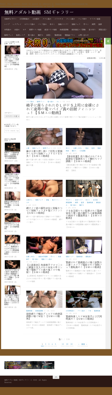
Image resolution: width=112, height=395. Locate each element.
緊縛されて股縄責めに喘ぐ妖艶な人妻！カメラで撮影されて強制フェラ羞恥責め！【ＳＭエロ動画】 (84, 265)
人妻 (27, 148)
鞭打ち (40, 35)
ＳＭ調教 (82, 151)
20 (67, 344)
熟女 (87, 148)
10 (63, 344)
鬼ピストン (56, 200)
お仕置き (35, 19)
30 (71, 344)
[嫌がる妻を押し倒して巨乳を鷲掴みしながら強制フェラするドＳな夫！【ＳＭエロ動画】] (44, 136)
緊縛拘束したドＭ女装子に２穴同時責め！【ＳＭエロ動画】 (84, 317)
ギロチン (69, 200)
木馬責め (7, 30)
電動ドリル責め (46, 259)
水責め (17, 30)
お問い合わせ (83, 35)
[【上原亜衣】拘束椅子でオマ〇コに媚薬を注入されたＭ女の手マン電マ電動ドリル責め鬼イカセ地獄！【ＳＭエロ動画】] (44, 245)
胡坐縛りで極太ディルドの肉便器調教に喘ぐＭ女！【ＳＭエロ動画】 (44, 316)
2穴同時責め (24, 19)
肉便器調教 (64, 30)
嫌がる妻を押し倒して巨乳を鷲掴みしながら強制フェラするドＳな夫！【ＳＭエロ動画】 (44, 153)
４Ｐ (24, 30)
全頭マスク (79, 200)
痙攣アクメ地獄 (35, 30)
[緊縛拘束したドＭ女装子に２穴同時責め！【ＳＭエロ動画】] (84, 299)
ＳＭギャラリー (10, 19)
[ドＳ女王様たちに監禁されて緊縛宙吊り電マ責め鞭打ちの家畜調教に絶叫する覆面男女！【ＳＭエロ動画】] (84, 188)
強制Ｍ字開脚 (43, 256)
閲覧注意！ (103, 30)
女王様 (95, 200)
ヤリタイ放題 (95, 19)
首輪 (47, 200)
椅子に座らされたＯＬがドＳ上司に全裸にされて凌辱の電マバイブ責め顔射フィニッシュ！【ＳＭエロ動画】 (62, 109)
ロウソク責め (29, 24)
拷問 (93, 24)
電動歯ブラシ (70, 35)
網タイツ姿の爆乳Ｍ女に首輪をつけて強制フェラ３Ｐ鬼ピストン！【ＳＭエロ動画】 (44, 210)
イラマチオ (58, 19)
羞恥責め (89, 256)
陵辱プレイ (8, 35)
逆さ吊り (92, 30)
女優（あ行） (30, 256)
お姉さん (29, 200)
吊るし (52, 24)
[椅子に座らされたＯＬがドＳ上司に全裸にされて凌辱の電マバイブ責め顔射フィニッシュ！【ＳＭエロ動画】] (64, 81)
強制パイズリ (63, 24)
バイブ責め (42, 24)
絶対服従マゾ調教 (79, 30)
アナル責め (47, 19)
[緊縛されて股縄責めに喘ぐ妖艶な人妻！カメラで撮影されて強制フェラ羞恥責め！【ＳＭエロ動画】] (84, 245)
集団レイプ (20, 35)
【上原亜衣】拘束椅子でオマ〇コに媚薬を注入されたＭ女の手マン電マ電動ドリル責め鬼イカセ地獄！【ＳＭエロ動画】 (44, 269)
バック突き (82, 19)
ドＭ (89, 311)
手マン (86, 24)
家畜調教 (69, 202)
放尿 (100, 24)
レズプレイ (17, 24)
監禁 (93, 148)
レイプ (7, 24)
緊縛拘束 (58, 35)
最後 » (84, 344)
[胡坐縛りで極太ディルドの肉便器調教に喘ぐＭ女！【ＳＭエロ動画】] (44, 299)
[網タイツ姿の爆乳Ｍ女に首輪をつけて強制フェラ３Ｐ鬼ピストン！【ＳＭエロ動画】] (44, 188)
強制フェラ (76, 24)
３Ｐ (27, 202)
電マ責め (31, 35)
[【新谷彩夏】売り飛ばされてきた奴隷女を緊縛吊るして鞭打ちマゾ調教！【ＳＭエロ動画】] (84, 136)
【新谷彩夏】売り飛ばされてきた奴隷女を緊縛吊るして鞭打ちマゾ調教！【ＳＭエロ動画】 (84, 159)
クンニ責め (70, 19)
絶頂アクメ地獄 (51, 30)
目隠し (49, 35)
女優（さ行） (78, 148)
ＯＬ (58, 102)
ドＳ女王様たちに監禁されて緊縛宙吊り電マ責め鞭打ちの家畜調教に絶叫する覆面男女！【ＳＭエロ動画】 (84, 214)
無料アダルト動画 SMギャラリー (39, 12)
